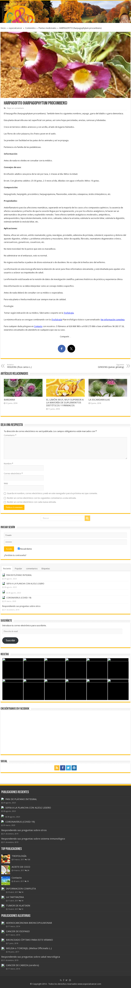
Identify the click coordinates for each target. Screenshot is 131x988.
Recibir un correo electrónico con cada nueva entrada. (31, 502)
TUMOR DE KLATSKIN (18, 905)
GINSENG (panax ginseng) (111, 366)
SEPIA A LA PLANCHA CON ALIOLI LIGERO (25, 583)
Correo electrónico (13, 473)
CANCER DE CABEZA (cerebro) (22, 965)
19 (28, 881)
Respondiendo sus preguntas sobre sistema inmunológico (33, 838)
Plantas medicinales (47, 28)
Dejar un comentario (15, 108)
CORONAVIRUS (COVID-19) (18, 597)
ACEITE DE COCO (21, 866)
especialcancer (15, 28)
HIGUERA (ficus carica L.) (19, 366)
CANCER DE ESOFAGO (18, 931)
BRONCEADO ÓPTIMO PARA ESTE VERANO (29, 939)
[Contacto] (5, 880)
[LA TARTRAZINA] (2, 897)
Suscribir (10, 640)
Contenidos (30, 28)
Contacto (38, 326)
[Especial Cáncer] (65, 11)
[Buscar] (87, 518)
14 (22, 892)
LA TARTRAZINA (15, 897)
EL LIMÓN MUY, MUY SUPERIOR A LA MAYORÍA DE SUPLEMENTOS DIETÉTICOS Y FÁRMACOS (65, 402)
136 (28, 859)
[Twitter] (68, 767)
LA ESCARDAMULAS (99, 399)
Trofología (69, 313)
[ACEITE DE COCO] (5, 869)
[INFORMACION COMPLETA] (2, 888)
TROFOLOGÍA (19, 856)
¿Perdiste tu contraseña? (15, 555)
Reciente (7, 568)
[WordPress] (74, 767)
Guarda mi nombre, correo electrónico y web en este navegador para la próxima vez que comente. (52, 493)
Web (6, 483)
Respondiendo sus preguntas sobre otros (21, 606)
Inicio (3, 28)
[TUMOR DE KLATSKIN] (2, 905)
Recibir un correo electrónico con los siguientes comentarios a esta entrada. (41, 498)
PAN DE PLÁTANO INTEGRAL (19, 575)
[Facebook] (62, 767)
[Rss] (56, 767)
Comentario (10, 435)
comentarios (32, 568)
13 (22, 909)
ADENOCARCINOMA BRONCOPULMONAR (29, 922)
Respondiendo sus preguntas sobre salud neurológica (30, 956)
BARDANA (9, 399)
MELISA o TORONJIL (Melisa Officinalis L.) (29, 948)
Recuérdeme (26, 549)
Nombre (8, 463)
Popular (18, 568)
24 (28, 870)
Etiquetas (46, 568)
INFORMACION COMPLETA (21, 888)
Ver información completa (112, 319)
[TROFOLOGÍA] (5, 859)
